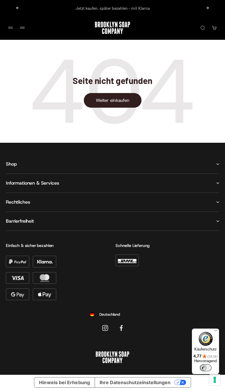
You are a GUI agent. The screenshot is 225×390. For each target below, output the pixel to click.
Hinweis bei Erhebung (64, 382)
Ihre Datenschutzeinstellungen (135, 382)
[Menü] (215, 332)
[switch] (206, 367)
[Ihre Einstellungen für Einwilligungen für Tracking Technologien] (214, 379)
